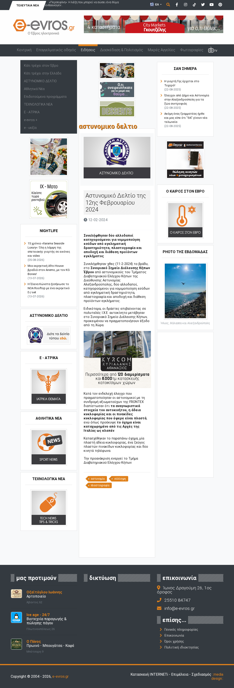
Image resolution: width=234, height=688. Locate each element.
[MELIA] (117, 89)
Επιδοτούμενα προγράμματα (45, 97)
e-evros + (30, 120)
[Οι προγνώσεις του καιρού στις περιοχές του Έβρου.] (185, 220)
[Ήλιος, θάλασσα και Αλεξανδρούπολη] (185, 290)
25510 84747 (177, 600)
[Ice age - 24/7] (16, 617)
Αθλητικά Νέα (34, 89)
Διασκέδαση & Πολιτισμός (121, 50)
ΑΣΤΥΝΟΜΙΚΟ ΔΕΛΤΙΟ (40, 81)
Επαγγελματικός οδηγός (56, 50)
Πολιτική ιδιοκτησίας (181, 647)
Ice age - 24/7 (38, 615)
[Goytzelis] (153, 24)
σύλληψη (120, 478)
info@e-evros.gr (179, 608)
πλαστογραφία (100, 485)
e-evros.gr (60, 676)
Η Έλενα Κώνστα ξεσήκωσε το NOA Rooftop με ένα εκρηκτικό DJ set (49, 288)
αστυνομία (98, 478)
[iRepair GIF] (185, 159)
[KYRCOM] (117, 359)
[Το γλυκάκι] (117, 108)
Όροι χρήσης (174, 641)
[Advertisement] (118, 522)
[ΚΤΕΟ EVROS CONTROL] (48, 199)
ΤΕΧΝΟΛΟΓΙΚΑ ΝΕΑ (38, 104)
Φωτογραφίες (191, 50)
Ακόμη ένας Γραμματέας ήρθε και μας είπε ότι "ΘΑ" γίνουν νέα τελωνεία (185, 118)
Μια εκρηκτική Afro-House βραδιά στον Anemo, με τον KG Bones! (49, 270)
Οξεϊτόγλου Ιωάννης (44, 592)
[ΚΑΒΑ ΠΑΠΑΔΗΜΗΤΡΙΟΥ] (48, 156)
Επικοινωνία (174, 635)
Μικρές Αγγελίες (161, 50)
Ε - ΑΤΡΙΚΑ (32, 112)
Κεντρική (24, 50)
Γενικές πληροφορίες (181, 629)
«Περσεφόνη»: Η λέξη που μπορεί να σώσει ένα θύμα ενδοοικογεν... (82, 3)
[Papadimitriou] (117, 70)
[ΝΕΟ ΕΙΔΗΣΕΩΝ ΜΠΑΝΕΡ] (118, 550)
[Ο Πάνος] (16, 644)
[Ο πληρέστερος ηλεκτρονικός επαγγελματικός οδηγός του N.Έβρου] (44, 27)
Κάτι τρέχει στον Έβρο (41, 66)
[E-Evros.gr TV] (213, 50)
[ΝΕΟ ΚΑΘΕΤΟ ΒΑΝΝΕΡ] (185, 404)
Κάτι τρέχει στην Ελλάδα (42, 73)
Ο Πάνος (34, 641)
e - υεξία (30, 128)
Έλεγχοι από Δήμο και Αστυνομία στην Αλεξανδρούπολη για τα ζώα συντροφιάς (186, 99)
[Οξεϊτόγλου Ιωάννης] (16, 593)
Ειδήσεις (88, 50)
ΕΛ (157, 4)
